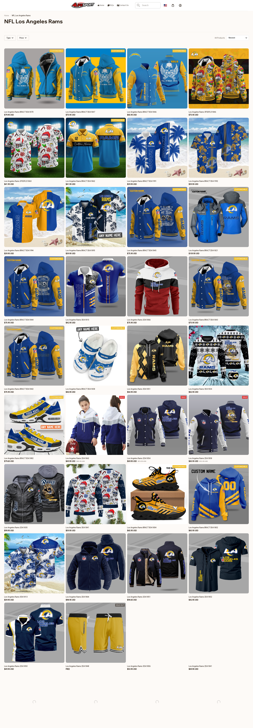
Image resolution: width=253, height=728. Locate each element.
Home (6, 15)
